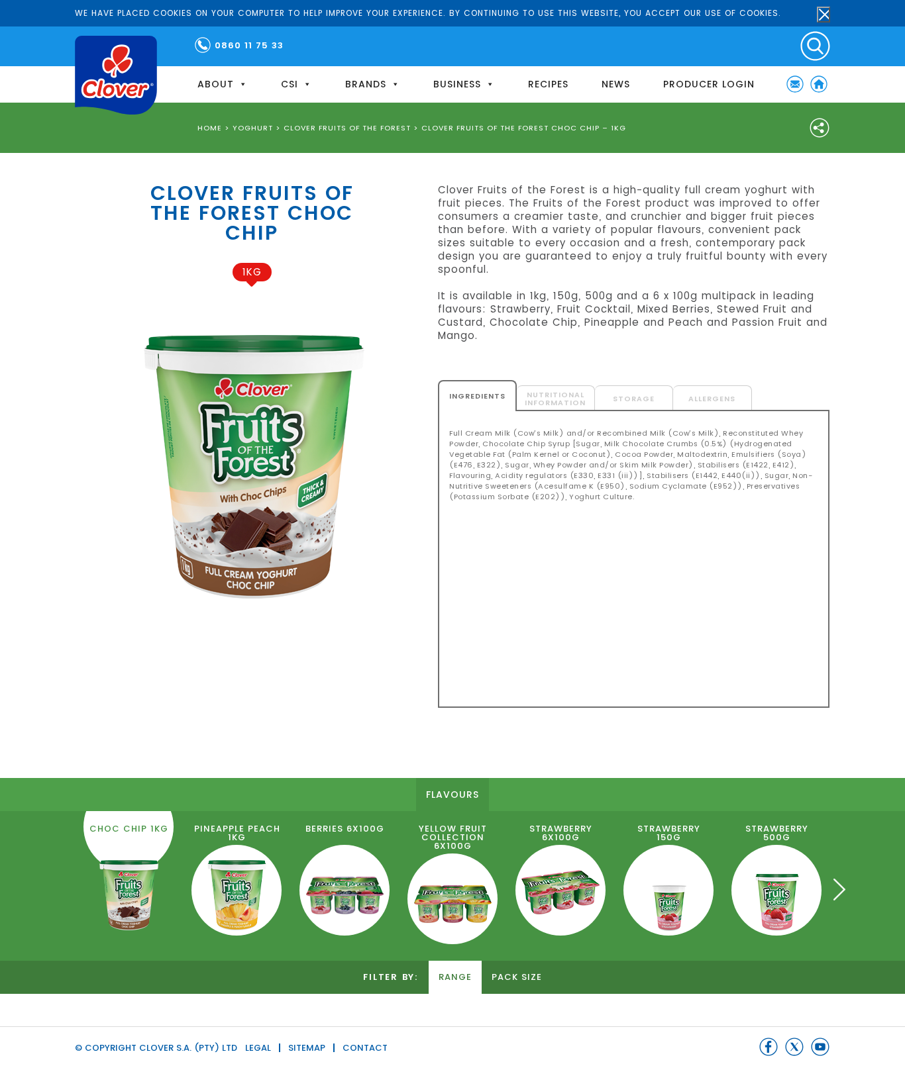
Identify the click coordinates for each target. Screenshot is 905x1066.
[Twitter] (794, 1047)
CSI (289, 84)
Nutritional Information (555, 398)
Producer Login (709, 84)
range (455, 977)
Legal (258, 1047)
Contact (365, 1047)
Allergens (711, 398)
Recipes (548, 84)
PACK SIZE (517, 977)
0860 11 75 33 (249, 45)
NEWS (616, 84)
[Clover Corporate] (116, 75)
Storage (634, 398)
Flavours (452, 794)
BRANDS (365, 84)
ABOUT (215, 84)
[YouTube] (820, 1047)
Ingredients (477, 396)
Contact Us (795, 84)
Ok (823, 15)
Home (819, 84)
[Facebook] (768, 1047)
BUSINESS (457, 84)
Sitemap (306, 1047)
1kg (252, 272)
